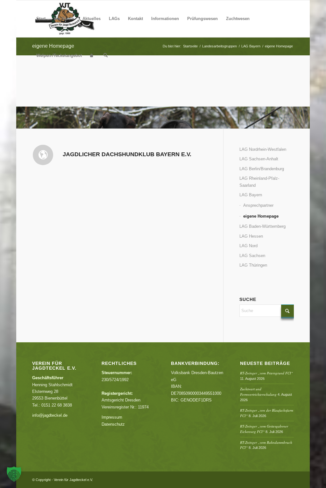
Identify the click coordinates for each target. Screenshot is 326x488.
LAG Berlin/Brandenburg (261, 168)
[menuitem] (41, 18)
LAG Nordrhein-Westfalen (262, 149)
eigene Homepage (261, 216)
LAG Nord (248, 245)
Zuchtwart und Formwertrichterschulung (258, 392)
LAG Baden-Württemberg (262, 226)
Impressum (112, 417)
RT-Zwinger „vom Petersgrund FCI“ (266, 373)
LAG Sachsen (252, 255)
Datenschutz (113, 424)
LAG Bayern (250, 194)
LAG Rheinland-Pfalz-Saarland (259, 181)
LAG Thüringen (253, 265)
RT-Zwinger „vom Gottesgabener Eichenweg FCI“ (264, 429)
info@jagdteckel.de (49, 415)
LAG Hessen (251, 236)
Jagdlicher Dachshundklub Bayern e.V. (127, 154)
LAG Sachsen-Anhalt (258, 159)
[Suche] (105, 55)
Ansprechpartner (258, 205)
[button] (14, 474)
